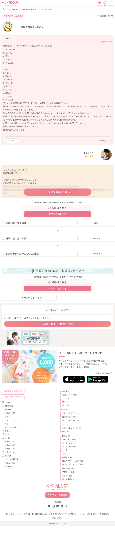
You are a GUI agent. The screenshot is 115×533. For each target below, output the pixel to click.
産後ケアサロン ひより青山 (72, 460)
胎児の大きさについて (53, 9)
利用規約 (105, 514)
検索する (97, 223)
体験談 (7, 434)
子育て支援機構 (68, 472)
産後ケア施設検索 (11, 459)
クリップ (12, 140)
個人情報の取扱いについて (42, 514)
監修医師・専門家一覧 (14, 396)
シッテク (65, 450)
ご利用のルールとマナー (57, 309)
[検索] (105, 3)
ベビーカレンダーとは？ (13, 514)
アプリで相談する (57, 214)
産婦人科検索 (10, 463)
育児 (6, 423)
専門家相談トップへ (31, 298)
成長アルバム (10, 452)
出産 (6, 420)
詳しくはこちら (103, 373)
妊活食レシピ (10, 448)
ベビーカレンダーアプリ (71, 428)
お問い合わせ (56, 518)
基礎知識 (8, 409)
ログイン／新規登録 (57, 495)
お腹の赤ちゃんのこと (31, 9)
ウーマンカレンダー (69, 443)
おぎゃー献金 (67, 475)
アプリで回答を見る (57, 192)
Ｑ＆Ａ (7, 431)
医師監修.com (67, 457)
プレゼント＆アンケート (71, 413)
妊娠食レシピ (10, 445)
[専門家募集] (28, 337)
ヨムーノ (65, 453)
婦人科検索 (9, 466)
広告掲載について (94, 514)
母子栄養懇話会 (68, 479)
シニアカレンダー (69, 446)
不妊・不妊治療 (11, 427)
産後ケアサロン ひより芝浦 (72, 464)
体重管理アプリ (68, 431)
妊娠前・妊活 (10, 413)
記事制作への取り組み (14, 391)
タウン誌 (65, 405)
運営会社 (27, 514)
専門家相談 (13, 9)
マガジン (65, 402)
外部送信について (60, 514)
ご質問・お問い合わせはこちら (57, 323)
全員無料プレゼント (69, 416)
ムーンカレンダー (69, 439)
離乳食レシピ (10, 441)
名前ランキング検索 (69, 395)
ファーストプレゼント (70, 420)
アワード (65, 398)
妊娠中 (7, 416)
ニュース (8, 402)
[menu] (111, 3)
